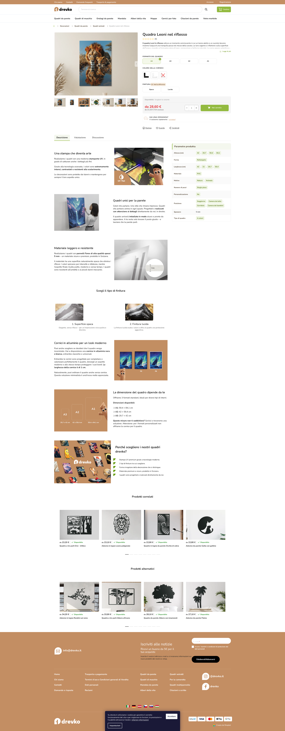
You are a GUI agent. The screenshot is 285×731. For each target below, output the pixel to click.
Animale (209, 180)
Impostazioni (115, 725)
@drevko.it (217, 676)
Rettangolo (201, 160)
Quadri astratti (177, 674)
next (229, 531)
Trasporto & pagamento (106, 2)
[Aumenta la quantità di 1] (196, 108)
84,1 (218, 153)
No (198, 194)
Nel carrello (215, 108)
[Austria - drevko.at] (139, 706)
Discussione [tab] (98, 137)
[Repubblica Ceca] (145, 706)
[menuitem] (62, 18)
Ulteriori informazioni (140, 720)
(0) (156, 39)
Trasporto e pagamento (96, 674)
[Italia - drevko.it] (128, 706)
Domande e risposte (63, 690)
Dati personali (91, 685)
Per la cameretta (177, 679)
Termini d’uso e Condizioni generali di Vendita (106, 679)
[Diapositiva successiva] (136, 64)
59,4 (211, 153)
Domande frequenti (84, 2)
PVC (199, 174)
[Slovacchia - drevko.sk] (151, 706)
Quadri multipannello (180, 685)
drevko (214, 686)
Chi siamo (58, 2)
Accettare (172, 716)
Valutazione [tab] (80, 137)
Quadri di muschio (148, 679)
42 (198, 153)
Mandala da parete (149, 685)
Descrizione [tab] (62, 137)
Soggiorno (201, 201)
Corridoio (200, 205)
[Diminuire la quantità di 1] (187, 108)
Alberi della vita (147, 690)
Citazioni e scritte (178, 690)
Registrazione (225, 2)
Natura (199, 180)
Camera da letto (215, 201)
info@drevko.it (72, 650)
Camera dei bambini (215, 205)
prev (56, 531)
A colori (200, 218)
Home (57, 674)
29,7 (204, 153)
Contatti (69, 2)
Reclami (88, 690)
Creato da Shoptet (223, 725)
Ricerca (206, 9)
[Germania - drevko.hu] (134, 706)
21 (204, 167)
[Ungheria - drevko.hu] (157, 706)
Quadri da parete (148, 674)
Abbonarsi (210, 659)
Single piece (201, 187)
